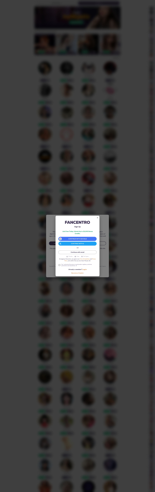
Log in (84, 269)
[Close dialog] (97, 217)
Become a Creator (77, 273)
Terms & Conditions (85, 258)
